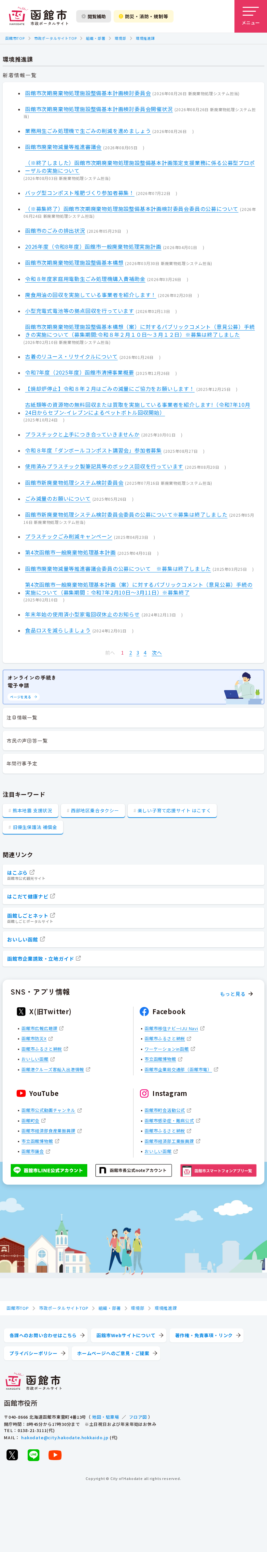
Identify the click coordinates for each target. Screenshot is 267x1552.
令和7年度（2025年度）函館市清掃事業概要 (79, 372)
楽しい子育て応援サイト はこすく (174, 810)
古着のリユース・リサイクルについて (71, 356)
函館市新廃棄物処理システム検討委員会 (74, 482)
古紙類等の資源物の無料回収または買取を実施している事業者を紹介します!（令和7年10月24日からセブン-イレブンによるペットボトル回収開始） (137, 408)
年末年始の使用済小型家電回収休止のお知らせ (82, 614)
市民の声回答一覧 (27, 740)
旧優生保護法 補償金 (35, 827)
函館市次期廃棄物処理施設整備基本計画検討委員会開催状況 (99, 109)
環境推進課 (145, 38)
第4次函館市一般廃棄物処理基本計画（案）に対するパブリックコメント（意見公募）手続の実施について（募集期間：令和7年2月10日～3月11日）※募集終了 (139, 588)
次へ (157, 652)
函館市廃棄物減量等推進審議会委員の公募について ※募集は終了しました (118, 568)
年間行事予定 (22, 763)
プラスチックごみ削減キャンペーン (68, 536)
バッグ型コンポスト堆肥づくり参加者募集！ (79, 193)
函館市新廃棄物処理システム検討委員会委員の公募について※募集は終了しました (126, 514)
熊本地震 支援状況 (32, 810)
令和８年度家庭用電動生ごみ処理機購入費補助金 (85, 279)
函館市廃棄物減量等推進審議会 (63, 147)
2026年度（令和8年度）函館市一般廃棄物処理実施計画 (93, 246)
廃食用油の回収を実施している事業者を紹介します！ (90, 295)
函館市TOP (15, 38)
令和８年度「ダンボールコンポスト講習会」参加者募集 (93, 450)
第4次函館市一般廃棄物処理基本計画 (70, 552)
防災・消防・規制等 (146, 16)
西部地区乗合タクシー (95, 810)
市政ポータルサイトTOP (55, 38)
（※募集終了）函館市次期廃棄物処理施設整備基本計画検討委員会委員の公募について (131, 209)
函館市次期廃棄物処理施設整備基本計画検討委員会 (88, 93)
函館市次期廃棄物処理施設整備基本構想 (74, 262)
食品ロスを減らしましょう (58, 630)
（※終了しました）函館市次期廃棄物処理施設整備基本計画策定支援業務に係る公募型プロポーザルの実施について (140, 166)
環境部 (120, 38)
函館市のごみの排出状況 (55, 230)
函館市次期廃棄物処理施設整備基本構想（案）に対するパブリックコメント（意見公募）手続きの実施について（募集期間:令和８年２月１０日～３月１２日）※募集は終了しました (140, 330)
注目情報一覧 (22, 717)
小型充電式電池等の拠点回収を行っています (79, 311)
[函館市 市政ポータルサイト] (38, 16)
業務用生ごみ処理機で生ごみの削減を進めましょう (88, 131)
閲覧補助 (97, 16)
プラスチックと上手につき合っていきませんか (82, 434)
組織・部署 (95, 38)
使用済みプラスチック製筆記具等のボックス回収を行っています (104, 466)
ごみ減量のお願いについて (58, 498)
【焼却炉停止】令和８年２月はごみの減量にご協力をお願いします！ (110, 388)
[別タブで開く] (12, 1455)
